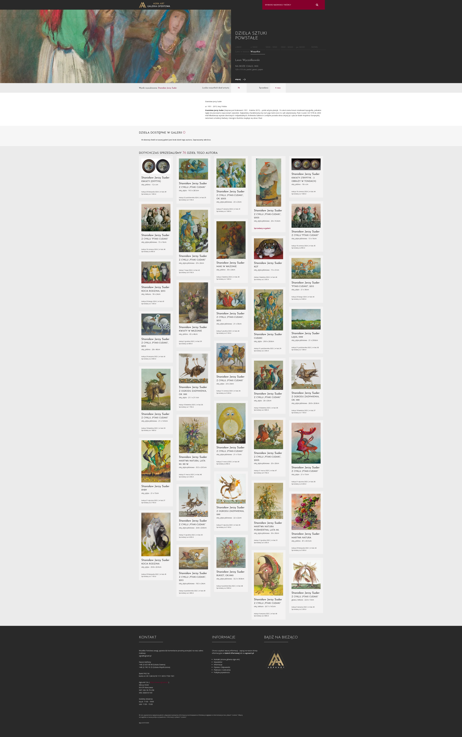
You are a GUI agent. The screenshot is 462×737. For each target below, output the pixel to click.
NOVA (314, 47)
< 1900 (253, 47)
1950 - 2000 (287, 47)
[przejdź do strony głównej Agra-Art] (142, 4)
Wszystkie (255, 52)
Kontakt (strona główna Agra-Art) (227, 659)
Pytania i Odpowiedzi (222, 667)
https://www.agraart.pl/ (159, 682)
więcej (238, 79)
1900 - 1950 (271, 47)
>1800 (238, 47)
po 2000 (300, 47)
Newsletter (218, 662)
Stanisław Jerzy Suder (155, 177)
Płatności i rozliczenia (222, 670)
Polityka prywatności (222, 672)
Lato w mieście (242, 52)
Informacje (218, 664)
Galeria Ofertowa (158, 6)
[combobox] (292, 5)
